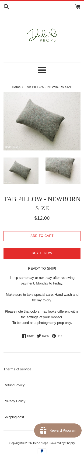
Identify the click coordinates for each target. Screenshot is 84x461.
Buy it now (42, 253)
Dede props (40, 443)
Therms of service (17, 369)
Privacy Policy (14, 401)
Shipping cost (14, 417)
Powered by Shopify (62, 443)
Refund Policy (14, 385)
